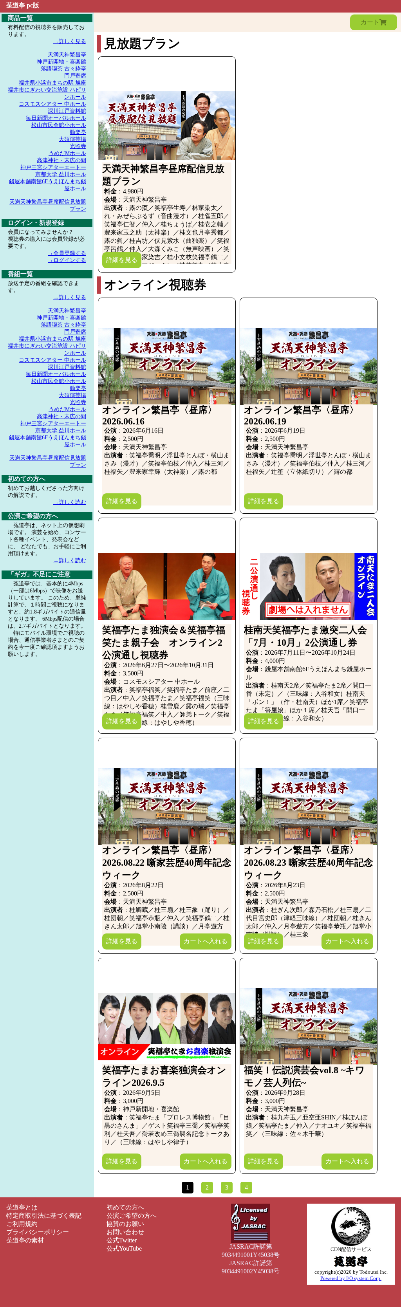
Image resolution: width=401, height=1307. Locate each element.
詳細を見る (121, 259)
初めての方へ (125, 1207)
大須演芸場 (72, 139)
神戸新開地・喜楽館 (61, 62)
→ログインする (67, 260)
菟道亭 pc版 (22, 5)
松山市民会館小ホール (58, 125)
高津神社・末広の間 (61, 160)
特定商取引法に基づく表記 (43, 1215)
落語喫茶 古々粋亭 (63, 69)
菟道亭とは (22, 1207)
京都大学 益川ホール (60, 174)
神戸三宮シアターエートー (53, 167)
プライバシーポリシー (37, 1232)
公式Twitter (122, 1240)
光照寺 (78, 146)
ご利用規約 (22, 1223)
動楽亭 (78, 132)
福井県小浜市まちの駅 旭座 (52, 83)
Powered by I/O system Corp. (350, 1278)
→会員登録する (67, 253)
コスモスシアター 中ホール (52, 104)
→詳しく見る (69, 41)
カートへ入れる (206, 941)
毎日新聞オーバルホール (56, 118)
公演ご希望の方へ (132, 1215)
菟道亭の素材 (25, 1240)
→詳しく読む (69, 502)
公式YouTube (124, 1248)
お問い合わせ (125, 1232)
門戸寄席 (75, 76)
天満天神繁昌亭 (67, 55)
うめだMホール (67, 153)
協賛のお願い (125, 1223)
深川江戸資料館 (67, 111)
